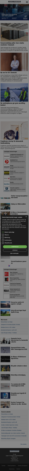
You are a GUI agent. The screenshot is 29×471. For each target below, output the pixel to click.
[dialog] (14, 235)
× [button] (26, 216)
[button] (14, 253)
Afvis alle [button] (15, 250)
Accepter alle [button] (15, 246)
